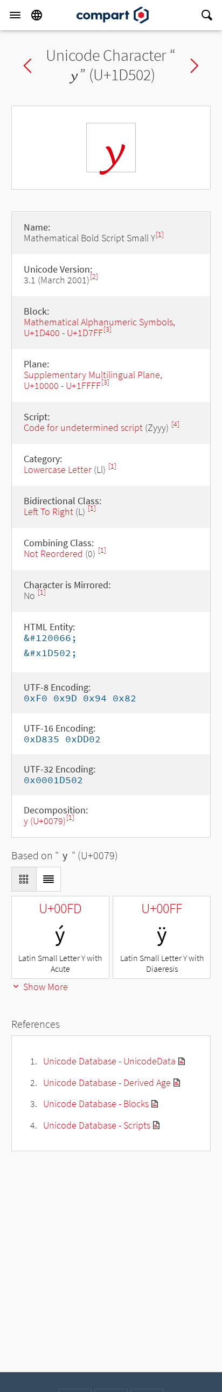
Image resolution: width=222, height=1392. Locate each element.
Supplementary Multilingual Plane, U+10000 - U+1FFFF (93, 380)
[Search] (207, 15)
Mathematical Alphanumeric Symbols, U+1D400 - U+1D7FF (99, 327)
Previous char (27, 66)
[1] (160, 234)
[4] (175, 424)
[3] (107, 329)
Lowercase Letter (58, 469)
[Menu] (15, 15)
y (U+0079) (45, 821)
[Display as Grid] (23, 879)
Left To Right (48, 511)
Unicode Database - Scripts (96, 1125)
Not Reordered (53, 553)
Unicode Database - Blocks (96, 1103)
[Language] (36, 15)
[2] (94, 276)
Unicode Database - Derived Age (107, 1082)
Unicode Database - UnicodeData (109, 1061)
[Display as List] (48, 879)
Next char (194, 66)
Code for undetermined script (83, 427)
